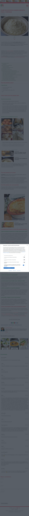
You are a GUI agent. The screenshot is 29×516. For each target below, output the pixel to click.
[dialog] (14, 258)
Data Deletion (10, 270)
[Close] (27, 245)
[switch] (24, 257)
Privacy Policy (18, 270)
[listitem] (14, 255)
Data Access (14, 270)
